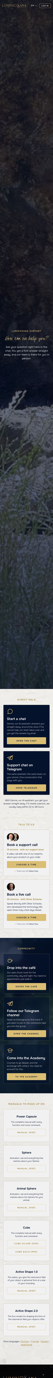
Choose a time (26, 864)
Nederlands (26, 1344)
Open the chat (26, 741)
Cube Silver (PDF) (26, 1243)
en (32, 5)
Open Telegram (26, 788)
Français (35, 1341)
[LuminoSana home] (14, 6)
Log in (45, 6)
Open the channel (26, 1033)
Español (44, 1341)
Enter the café (26, 986)
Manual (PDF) (26, 1132)
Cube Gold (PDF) (26, 1252)
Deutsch (24, 1341)
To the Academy (26, 1076)
